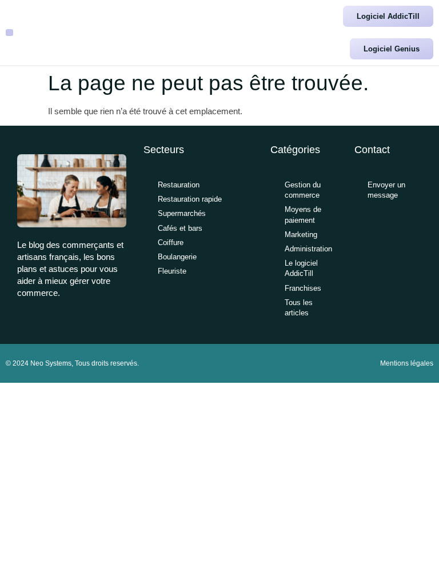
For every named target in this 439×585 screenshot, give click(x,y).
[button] (9, 33)
